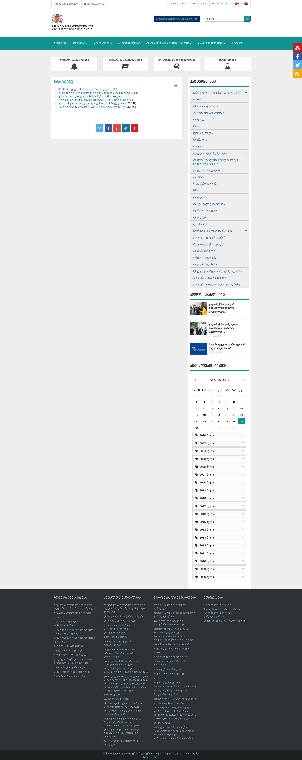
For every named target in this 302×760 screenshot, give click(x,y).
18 (204, 415)
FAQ (204, 3)
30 (219, 395)
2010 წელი (206, 561)
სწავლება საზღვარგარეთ (120, 620)
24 (197, 421)
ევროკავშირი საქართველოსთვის (224, 620)
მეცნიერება (227, 60)
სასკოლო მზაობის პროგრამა (72, 672)
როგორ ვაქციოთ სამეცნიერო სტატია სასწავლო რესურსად (96, 99)
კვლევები (160, 678)
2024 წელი (206, 451)
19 (211, 415)
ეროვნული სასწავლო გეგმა (71, 654)
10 (197, 408)
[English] (246, 3)
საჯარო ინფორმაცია (211, 43)
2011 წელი (206, 553)
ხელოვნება (199, 217)
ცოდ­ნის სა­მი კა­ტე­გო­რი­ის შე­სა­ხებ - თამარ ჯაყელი (90, 96)
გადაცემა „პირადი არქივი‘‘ (209, 277)
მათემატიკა (199, 139)
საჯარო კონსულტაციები (169, 703)
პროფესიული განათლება (177, 60)
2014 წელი (206, 530)
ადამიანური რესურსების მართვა (167, 43)
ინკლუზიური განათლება (208, 112)
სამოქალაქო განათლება (208, 204)
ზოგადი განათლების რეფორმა (73, 612)
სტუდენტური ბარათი (116, 698)
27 (197, 395)
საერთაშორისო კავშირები (170, 673)
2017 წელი (206, 506)
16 (241, 408)
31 (226, 395)
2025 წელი (206, 443)
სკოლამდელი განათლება (70, 667)
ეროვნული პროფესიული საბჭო (173, 644)
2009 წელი (206, 569)
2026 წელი (206, 435)
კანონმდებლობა (128, 43)
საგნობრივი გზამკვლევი (208, 244)
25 (204, 421)
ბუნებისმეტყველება (205, 106)
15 (234, 408)
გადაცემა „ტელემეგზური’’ (208, 237)
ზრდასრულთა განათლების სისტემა (176, 698)
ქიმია (195, 126)
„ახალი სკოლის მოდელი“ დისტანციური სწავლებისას (92, 103)
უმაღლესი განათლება (125, 60)
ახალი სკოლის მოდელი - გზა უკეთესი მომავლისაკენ (92, 106)
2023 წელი (206, 459)
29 (211, 395)
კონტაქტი (236, 43)
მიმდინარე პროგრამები (69, 650)
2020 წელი (206, 482)
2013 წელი (206, 537)
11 (204, 408)
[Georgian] (236, 3)
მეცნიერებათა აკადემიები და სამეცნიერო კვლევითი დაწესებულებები (222, 613)
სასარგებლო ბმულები (182, 3)
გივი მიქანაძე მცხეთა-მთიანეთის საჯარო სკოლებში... (223, 328)
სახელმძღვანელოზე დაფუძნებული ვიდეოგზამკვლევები (215, 161)
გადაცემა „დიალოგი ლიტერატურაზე (216, 284)
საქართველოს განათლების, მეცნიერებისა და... (227, 346)
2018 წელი (206, 498)
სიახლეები (78, 43)
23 (241, 415)
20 (219, 415)
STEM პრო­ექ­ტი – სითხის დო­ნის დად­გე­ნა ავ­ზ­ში (88, 89)
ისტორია (198, 177)
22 (234, 415)
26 (211, 421)
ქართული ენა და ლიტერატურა (212, 230)
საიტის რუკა (221, 3)
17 (197, 415)
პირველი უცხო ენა (204, 257)
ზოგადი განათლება (74, 60)
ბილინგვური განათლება (69, 676)
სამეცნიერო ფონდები (217, 604)
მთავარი (60, 43)
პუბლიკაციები (163, 723)
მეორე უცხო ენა (202, 133)
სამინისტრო (101, 43)
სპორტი (197, 197)
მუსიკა (196, 190)
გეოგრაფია (199, 224)
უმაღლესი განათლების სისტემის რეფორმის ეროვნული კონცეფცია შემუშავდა (125, 608)
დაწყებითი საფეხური (206, 170)
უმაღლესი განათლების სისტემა (124, 616)
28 (204, 395)
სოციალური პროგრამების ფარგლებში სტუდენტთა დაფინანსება (120, 653)
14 (226, 408)
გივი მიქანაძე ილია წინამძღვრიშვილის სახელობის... (222, 308)
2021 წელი (206, 474)
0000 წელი (206, 577)
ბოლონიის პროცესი (116, 637)
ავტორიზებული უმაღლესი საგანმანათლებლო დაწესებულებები (120, 629)
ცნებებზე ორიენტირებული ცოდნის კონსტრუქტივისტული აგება (98, 92)
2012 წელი (206, 545)
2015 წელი (206, 522)
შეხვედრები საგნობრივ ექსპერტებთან (217, 271)
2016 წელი (206, 514)
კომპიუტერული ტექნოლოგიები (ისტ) (216, 92)
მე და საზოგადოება (205, 183)
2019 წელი (206, 490)
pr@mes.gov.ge (95, 3)
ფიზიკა (197, 99)
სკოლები (59, 617)
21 (226, 415)
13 (219, 408)
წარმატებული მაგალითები (170, 656)
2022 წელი (206, 467)
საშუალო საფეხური (205, 264)
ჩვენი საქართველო (205, 210)
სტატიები (198, 146)
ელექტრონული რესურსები (209, 153)
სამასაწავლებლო (203, 250)
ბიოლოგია (199, 119)
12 (211, 408)
